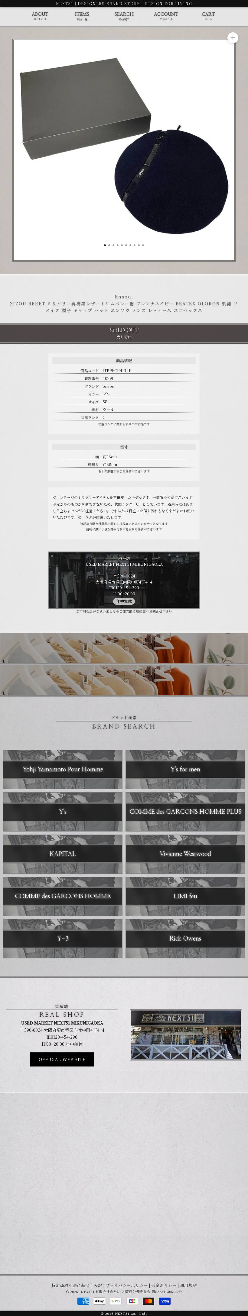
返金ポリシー (164, 1285)
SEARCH (124, 16)
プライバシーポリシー (127, 1285)
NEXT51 (64, 3)
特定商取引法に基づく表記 (76, 1285)
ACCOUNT (166, 16)
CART (208, 16)
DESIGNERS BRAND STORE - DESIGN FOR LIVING (135, 3)
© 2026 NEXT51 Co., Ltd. (124, 1313)
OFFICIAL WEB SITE (62, 1059)
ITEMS (82, 16)
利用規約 (188, 1285)
